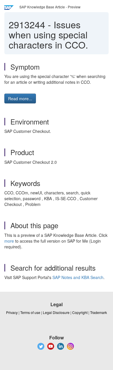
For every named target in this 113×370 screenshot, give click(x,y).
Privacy (12, 312)
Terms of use (30, 312)
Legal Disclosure (56, 312)
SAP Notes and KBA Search (77, 277)
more (9, 241)
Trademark (98, 312)
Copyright (80, 312)
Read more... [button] (20, 98)
